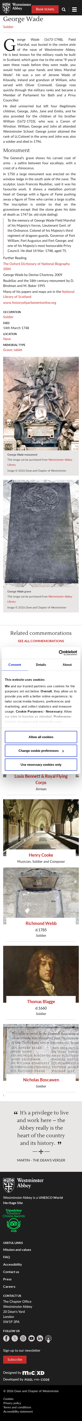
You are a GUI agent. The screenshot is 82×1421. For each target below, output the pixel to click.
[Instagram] (23, 1338)
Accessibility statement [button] (18, 1411)
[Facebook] (6, 1338)
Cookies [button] (8, 1399)
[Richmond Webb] (41, 896)
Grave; (8, 350)
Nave (7, 339)
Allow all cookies (41, 737)
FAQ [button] (6, 1257)
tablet (18, 350)
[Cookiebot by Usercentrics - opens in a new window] (59, 653)
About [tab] (67, 664)
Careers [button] (9, 1286)
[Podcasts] (48, 1339)
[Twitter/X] (15, 1338)
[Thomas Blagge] (41, 974)
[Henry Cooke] (41, 827)
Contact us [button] (11, 1272)
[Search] (65, 10)
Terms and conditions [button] (17, 1407)
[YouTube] (31, 1338)
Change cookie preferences (39, 750)
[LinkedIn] (40, 1338)
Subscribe (15, 1359)
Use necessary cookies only (41, 764)
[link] (33, 1372)
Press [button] (7, 1279)
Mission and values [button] (17, 1249)
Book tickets (45, 9)
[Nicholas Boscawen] (41, 1052)
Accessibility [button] (12, 1264)
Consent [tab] (14, 664)
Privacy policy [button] (12, 1403)
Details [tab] (41, 664)
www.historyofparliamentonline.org (29, 302)
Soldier (8, 27)
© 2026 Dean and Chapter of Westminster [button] (31, 1391)
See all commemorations (41, 641)
